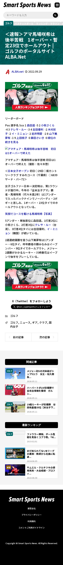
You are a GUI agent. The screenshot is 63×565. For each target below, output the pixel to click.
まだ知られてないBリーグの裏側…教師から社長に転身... (41, 453)
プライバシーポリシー (32, 514)
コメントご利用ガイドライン (31, 527)
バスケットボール (24, 23)
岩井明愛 (37, 134)
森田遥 (31, 125)
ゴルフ (8, 23)
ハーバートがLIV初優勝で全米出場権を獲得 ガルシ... (40, 390)
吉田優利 (38, 129)
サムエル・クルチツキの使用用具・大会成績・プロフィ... (41, 470)
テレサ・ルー (18, 129)
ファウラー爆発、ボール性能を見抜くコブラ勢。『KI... (41, 435)
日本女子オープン (18, 171)
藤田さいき (37, 138)
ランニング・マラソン (47, 23)
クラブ (43, 322)
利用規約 (32, 521)
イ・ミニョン (20, 134)
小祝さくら (47, 125)
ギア (34, 322)
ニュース (25, 322)
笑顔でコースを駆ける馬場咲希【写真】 (29, 214)
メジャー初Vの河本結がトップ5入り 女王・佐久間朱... (40, 374)
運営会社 (32, 508)
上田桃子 (21, 138)
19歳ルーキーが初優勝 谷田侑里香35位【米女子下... (41, 406)
